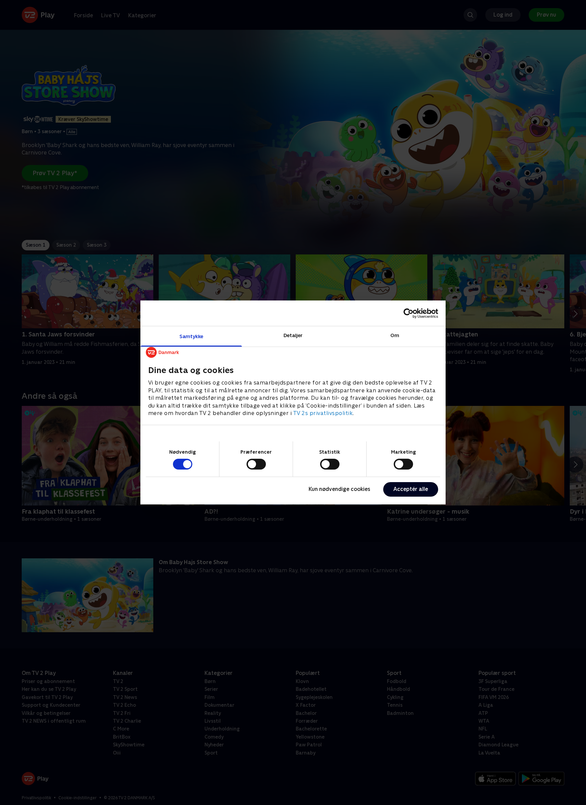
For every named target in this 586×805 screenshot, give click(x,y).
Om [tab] (394, 335)
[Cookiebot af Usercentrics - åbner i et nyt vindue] (408, 313)
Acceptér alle (410, 489)
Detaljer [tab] (293, 335)
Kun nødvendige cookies (339, 489)
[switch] (256, 464)
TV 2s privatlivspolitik (323, 413)
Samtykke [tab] (191, 336)
